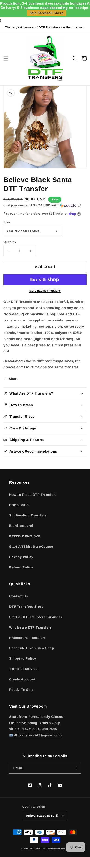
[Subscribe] (76, 768)
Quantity (9, 242)
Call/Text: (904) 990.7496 (36, 729)
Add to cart (45, 266)
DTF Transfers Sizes (26, 606)
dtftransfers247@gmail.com (38, 735)
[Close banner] (85, 8)
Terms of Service (23, 669)
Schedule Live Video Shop (31, 648)
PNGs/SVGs (19, 505)
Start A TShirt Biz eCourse (31, 546)
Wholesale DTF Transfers (30, 627)
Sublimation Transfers (28, 515)
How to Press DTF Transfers (33, 494)
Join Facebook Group (46, 13)
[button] (6, 59)
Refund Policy (21, 567)
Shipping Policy (22, 658)
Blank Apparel (21, 525)
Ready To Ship (21, 689)
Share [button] (13, 379)
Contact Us (18, 596)
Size (6, 222)
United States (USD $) (42, 815)
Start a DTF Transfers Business (35, 617)
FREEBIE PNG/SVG (25, 536)
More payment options (45, 290)
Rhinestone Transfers (27, 638)
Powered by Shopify (58, 848)
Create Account (22, 679)
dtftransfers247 (38, 848)
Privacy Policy (21, 557)
